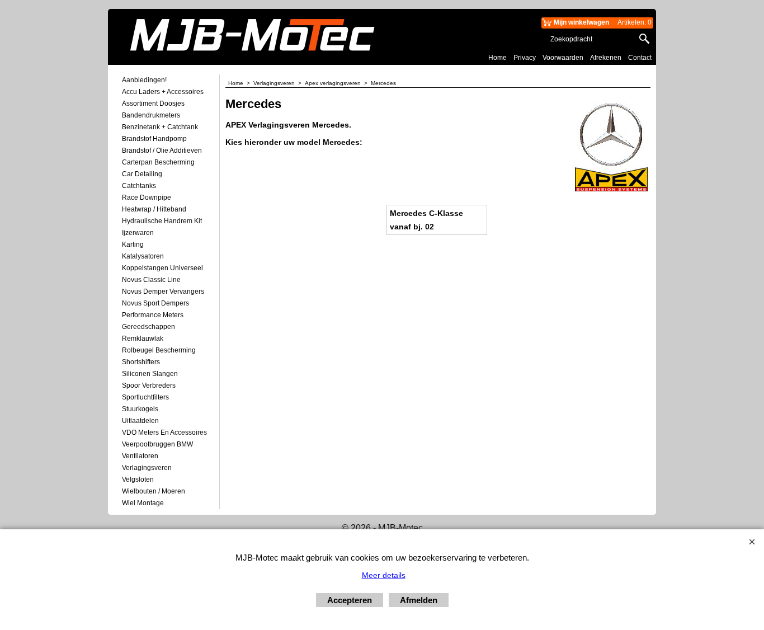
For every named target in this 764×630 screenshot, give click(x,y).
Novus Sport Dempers (155, 303)
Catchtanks (139, 186)
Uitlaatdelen (140, 421)
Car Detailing (142, 174)
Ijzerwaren (138, 233)
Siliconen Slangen (150, 374)
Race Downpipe (146, 197)
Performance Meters (152, 315)
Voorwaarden (563, 58)
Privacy (524, 58)
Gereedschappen (148, 327)
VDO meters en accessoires (164, 432)
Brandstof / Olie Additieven (162, 150)
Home (497, 58)
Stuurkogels (140, 409)
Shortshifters (141, 362)
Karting (133, 244)
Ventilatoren (140, 456)
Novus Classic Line (151, 280)
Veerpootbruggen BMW (157, 444)
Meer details (383, 575)
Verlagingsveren (147, 468)
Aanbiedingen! (144, 80)
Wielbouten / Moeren (153, 491)
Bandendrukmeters (151, 115)
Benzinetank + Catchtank (160, 127)
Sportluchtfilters (145, 397)
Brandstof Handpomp (154, 139)
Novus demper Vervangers (163, 291)
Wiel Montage (143, 503)
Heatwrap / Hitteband (154, 209)
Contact (640, 58)
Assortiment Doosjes (153, 103)
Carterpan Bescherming (158, 162)
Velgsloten (138, 479)
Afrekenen (605, 58)
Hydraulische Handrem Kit (162, 221)
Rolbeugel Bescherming (159, 350)
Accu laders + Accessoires (163, 92)
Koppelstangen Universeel (162, 268)
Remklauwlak (142, 338)
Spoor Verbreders (149, 385)
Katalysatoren (143, 256)
